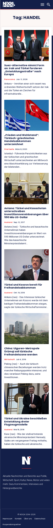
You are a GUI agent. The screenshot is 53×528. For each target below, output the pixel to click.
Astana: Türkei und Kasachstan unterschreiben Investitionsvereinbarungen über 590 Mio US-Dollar (26, 212)
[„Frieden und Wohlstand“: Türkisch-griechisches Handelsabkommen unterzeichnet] (26, 115)
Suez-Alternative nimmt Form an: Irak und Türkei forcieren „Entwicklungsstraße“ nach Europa (24, 70)
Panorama (9, 79)
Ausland (8, 222)
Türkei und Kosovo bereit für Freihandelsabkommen (23, 286)
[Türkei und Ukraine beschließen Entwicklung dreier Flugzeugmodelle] (26, 398)
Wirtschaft (9, 359)
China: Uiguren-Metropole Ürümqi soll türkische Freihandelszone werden (21, 351)
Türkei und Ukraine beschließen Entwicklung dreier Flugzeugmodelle (25, 421)
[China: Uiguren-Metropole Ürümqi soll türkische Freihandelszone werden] (26, 328)
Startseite (9, 149)
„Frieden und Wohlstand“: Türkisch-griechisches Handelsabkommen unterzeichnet (21, 139)
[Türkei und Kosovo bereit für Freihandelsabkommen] (26, 264)
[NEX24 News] (27, 460)
